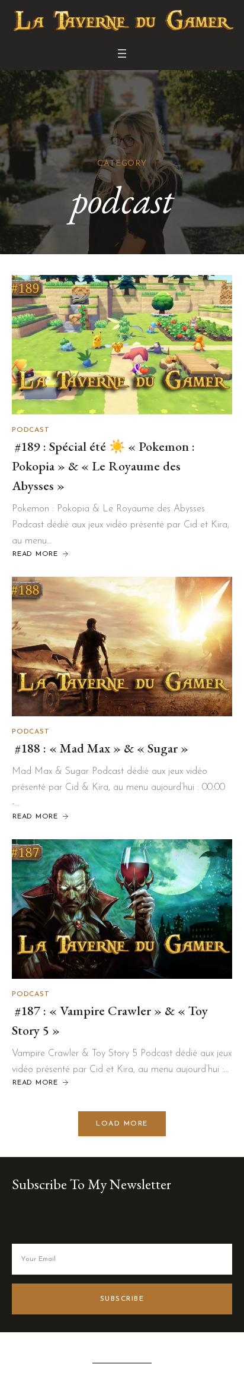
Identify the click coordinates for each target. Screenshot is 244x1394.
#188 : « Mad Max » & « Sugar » (100, 748)
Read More (36, 555)
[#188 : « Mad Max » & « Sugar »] (122, 646)
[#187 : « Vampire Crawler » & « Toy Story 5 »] (122, 909)
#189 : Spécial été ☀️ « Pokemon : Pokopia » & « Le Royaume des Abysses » (103, 466)
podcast (30, 430)
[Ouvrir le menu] (122, 53)
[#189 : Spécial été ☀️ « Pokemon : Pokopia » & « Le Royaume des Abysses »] (122, 345)
